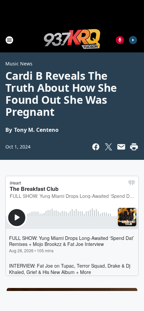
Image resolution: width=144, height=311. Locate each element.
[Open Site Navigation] (9, 40)
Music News (18, 63)
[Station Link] (72, 40)
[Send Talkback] (120, 40)
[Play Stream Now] (133, 40)
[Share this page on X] (108, 146)
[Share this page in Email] (121, 146)
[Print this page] (134, 146)
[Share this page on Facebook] (95, 146)
